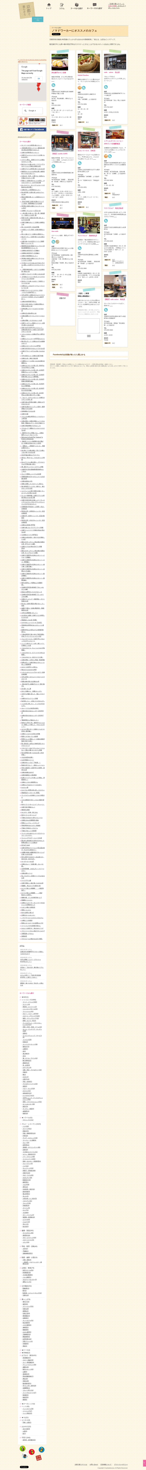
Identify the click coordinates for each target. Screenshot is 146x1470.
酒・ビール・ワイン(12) (30, 1058)
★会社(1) (25, 997)
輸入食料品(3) (27, 1060)
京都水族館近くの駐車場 (28, 775)
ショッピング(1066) (29, 1000)
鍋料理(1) (26, 1182)
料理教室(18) (27, 1272)
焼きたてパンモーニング (28, 815)
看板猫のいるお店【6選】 (29, 620)
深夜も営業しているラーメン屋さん (32, 484)
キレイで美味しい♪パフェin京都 (31, 474)
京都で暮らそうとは (81, 1464)
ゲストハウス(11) (28, 1120)
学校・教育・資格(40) (29, 1246)
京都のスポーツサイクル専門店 (31, 346)
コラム (22, 946)
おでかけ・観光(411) (29, 1355)
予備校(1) (26, 1251)
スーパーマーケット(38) (30, 1044)
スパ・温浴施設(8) (28, 1362)
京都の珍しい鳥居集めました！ (31, 190)
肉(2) (24, 1051)
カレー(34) (26, 1142)
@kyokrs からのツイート (24, 137)
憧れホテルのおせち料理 (28, 670)
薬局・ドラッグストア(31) (31, 1018)
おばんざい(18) (27, 1177)
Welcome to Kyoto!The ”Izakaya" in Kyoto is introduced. (32, 438)
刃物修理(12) (27, 1334)
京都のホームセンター (28, 915)
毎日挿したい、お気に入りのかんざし (33, 701)
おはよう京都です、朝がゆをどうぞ (32, 928)
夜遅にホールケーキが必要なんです (32, 923)
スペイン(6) (26, 1208)
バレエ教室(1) (27, 1277)
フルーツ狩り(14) (28, 1390)
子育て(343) (26, 1437)
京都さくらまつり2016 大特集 (30, 734)
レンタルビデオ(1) (28, 1095)
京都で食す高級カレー (28, 807)
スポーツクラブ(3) (28, 1240)
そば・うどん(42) (28, 1175)
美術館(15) (26, 1374)
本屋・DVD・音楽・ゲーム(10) (32, 1027)
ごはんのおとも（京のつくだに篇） (32, 657)
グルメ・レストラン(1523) (31, 1124)
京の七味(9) (26, 1429)
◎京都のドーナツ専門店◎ (29, 535)
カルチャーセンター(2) (30, 1279)
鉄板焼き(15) (27, 1180)
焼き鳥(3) (26, 1226)
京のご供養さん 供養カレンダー (31, 691)
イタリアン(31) (27, 1201)
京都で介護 (24, 414)
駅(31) (25, 1290)
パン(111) (26, 1166)
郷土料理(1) (26, 1194)
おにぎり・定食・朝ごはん (29, 812)
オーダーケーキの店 (27, 861)
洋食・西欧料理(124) (29, 1133)
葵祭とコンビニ (26, 910)
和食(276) (26, 1131)
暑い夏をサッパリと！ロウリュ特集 (32, 467)
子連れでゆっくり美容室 (28, 831)
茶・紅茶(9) (26, 1065)
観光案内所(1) (27, 1383)
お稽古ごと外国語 (26, 920)
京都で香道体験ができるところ (31, 425)
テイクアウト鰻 (26, 880)
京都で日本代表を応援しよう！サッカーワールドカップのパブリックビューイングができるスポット (33, 502)
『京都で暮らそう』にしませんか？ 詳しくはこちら (117, 6)
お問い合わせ (94, 1464)
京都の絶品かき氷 (26, 481)
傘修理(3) (26, 1327)
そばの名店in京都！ (27, 757)
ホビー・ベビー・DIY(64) (30, 1014)
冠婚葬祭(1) (26, 1388)
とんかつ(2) (26, 1222)
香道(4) (25, 1346)
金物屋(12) (26, 1111)
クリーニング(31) (28, 1306)
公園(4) (25, 1372)
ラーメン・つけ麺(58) (29, 1140)
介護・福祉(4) (27, 1260)
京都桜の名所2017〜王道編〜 (30, 253)
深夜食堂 (24, 936)
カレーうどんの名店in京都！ (30, 708)
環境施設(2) (26, 1316)
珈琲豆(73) (26, 1046)
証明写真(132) (27, 1339)
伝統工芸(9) (26, 1313)
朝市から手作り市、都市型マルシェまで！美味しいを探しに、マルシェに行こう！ (33, 724)
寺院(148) (26, 1381)
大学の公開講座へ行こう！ (29, 613)
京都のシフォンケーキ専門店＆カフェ (33, 339)
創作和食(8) (26, 1191)
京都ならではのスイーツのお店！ (31, 785)
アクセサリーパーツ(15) (30, 1084)
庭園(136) (26, 1367)
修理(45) (25, 1304)
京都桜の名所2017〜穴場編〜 (30, 250)
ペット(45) (25, 1406)
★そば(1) (25, 1417)
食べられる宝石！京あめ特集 (30, 227)
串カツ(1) (26, 1224)
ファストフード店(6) (29, 1159)
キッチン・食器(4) (28, 1109)
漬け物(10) (26, 1053)
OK (39, 79)
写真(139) (26, 1309)
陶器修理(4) (26, 1336)
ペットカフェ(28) (28, 1409)
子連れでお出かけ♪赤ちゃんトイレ (32, 817)
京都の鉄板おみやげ (27, 772)
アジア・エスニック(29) (30, 1138)
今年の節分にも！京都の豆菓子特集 (32, 356)
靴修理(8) (26, 1330)
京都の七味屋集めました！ (29, 256)
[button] (38, 86)
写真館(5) (26, 1343)
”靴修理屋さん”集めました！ (30, 720)
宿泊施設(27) (27, 1357)
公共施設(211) (27, 1286)
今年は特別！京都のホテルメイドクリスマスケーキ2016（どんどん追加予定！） (33, 297)
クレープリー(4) (28, 1163)
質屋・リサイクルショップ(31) (32, 1102)
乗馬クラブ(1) (27, 1282)
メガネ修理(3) (27, 1325)
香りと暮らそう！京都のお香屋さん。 (33, 234)
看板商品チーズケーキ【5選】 (30, 793)
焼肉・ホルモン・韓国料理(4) (32, 1161)
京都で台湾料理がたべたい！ (30, 152)
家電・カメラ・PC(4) (29, 1020)
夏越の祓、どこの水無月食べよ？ (31, 897)
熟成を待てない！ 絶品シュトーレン (33, 765)
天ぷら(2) (26, 1196)
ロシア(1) (26, 1210)
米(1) (24, 1056)
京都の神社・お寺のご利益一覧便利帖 (33, 660)
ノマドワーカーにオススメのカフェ (32, 918)
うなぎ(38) (26, 1184)
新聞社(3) (26, 1311)
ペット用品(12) (27, 1413)
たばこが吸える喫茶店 (28, 907)
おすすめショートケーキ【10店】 (31, 622)
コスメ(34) (26, 1242)
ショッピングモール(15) (30, 1009)
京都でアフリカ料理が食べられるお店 (33, 169)
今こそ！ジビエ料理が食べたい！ (31, 145)
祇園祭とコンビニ (26, 900)
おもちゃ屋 (24, 787)
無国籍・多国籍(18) (29, 1217)
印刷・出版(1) (27, 1422)
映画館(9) (26, 1395)
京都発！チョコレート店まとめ (31, 210)
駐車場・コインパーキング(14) (32, 1293)
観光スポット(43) (28, 1369)
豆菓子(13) (26, 1079)
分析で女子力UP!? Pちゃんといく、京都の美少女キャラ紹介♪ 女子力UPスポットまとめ (32, 329)
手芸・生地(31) (27, 1081)
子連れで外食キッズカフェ (29, 828)
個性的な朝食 (25, 810)
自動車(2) (26, 1318)
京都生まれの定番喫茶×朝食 (30, 820)
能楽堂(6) (26, 1397)
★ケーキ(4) (26, 1350)
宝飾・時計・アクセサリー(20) (32, 1070)
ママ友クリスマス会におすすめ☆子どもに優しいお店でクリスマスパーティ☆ (33, 265)
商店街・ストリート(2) (30, 1007)
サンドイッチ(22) (28, 1168)
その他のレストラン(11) (30, 1152)
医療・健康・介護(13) (29, 1257)
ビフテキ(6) (26, 1219)
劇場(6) (25, 1399)
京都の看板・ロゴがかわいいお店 (31, 320)
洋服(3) (25, 1072)
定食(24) (25, 1149)
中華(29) (25, 1136)
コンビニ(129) (27, 1039)
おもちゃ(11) (27, 1091)
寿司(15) (25, 1187)
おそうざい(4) (27, 1067)
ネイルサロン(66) (28, 1233)
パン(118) (26, 1126)
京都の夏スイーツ (26, 873)
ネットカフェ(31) (28, 1320)
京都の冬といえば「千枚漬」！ (31, 762)
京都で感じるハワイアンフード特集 (32, 527)
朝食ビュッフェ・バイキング (30, 823)
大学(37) (25, 1249)
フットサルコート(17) (29, 1392)
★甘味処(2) (26, 1353)
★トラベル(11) (27, 1117)
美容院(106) (26, 1235)
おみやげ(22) (26, 1426)
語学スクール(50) (28, 1270)
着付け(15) (26, 1302)
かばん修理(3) (27, 1332)
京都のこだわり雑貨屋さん (29, 782)
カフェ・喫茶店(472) (29, 1154)
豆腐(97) (25, 1049)
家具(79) (25, 1106)
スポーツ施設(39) (28, 1360)
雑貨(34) (25, 1113)
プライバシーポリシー (121, 1464)
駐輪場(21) (26, 1288)
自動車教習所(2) (28, 1253)
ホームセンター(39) (29, 1104)
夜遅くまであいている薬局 (29, 736)
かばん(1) (26, 1077)
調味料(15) (26, 1063)
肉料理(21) (26, 1145)
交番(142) (26, 1295)
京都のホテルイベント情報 (29, 698)
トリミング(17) (27, 1411)
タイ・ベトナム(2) (28, 1215)
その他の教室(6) (28, 1275)
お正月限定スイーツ (27, 760)
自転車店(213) (27, 1093)
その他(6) (26, 1212)
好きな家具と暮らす (27, 912)
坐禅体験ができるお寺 (28, 411)
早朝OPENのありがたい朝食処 (30, 825)
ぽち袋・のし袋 (26, 688)
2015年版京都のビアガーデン (30, 455)
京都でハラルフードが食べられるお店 (33, 274)
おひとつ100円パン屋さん (29, 667)
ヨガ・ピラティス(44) (29, 1237)
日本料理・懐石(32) (29, 1189)
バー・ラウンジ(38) (29, 1156)
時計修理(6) (26, 1323)
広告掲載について (105, 1464)
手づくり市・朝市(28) (29, 1385)
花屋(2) (25, 1033)
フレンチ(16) (27, 1203)
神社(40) (25, 1379)
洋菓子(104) (26, 1173)
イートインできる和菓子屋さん (31, 926)
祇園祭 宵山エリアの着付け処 (31, 886)
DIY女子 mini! (25, 845)
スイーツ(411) (27, 1128)
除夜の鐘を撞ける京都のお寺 (30, 681)
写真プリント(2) (28, 1341)
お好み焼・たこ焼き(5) (30, 1198)
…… (53, 81)
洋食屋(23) (26, 1205)
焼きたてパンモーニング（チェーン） (33, 804)
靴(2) (24, 1074)
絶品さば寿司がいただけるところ (31, 592)
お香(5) (25, 1431)
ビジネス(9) (26, 1420)
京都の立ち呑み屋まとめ (28, 313)
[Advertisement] (63, 312)
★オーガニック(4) (28, 1404)
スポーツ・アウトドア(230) (31, 1016)
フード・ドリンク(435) (30, 1002)
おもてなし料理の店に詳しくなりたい (33, 790)
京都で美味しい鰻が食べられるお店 (32, 883)
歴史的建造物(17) (28, 1376)
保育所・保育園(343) (29, 1440)
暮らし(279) (26, 1299)
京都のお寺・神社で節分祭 (29, 358)
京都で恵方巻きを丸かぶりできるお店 (33, 348)
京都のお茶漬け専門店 (28, 525)
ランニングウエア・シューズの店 (31, 838)
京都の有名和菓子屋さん (28, 301)
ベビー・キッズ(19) (29, 1088)
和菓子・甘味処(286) (29, 1170)
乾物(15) (25, 1042)
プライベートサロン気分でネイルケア (33, 931)
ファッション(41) (28, 1011)
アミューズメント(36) (29, 1364)
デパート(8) (26, 1004)
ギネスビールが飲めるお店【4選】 (32, 939)
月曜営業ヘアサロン (27, 933)
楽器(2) (25, 1086)
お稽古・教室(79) (28, 1268)
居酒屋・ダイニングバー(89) (31, 1147)
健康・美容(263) (28, 1230)
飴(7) (24, 1433)
